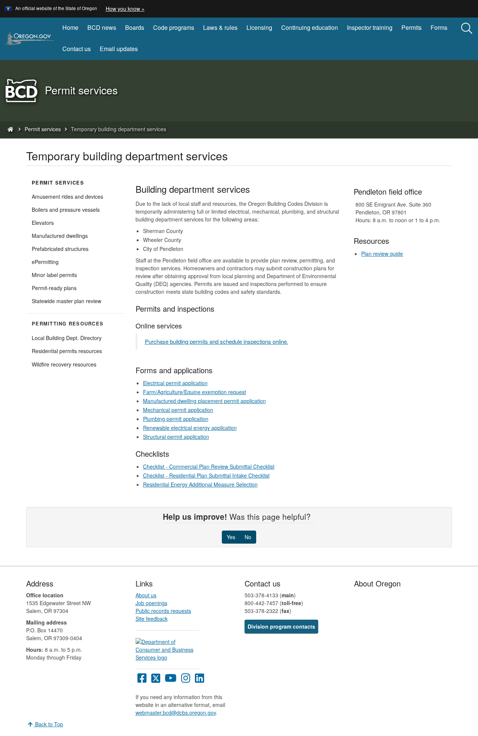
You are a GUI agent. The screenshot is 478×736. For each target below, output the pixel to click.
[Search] (467, 29)
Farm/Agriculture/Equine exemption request (194, 392)
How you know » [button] (125, 8)
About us (146, 595)
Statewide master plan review (66, 301)
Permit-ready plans (54, 288)
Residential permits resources (67, 351)
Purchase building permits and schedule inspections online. (216, 341)
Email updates (119, 48)
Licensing (259, 27)
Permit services (43, 129)
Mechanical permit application (178, 409)
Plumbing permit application (175, 418)
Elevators (43, 222)
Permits (411, 27)
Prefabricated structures (60, 248)
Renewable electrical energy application (190, 427)
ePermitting (45, 261)
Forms (439, 27)
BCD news (101, 27)
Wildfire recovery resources (64, 364)
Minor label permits (54, 275)
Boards (134, 27)
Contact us (76, 48)
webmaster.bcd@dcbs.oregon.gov (176, 712)
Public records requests (163, 610)
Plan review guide (382, 253)
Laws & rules (220, 27)
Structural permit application (176, 436)
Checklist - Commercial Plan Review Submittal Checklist (208, 466)
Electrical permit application (175, 383)
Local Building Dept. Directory (67, 338)
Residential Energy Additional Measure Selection (200, 484)
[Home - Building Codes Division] (10, 129)
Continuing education (309, 27)
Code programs (173, 27)
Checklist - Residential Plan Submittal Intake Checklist (206, 475)
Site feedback (152, 618)
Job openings (151, 603)
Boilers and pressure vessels (66, 209)
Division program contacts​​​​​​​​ (281, 626)
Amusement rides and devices (67, 196)
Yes (231, 537)
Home (70, 27)
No (248, 537)
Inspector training (369, 27)
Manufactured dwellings (60, 235)
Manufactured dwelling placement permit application (204, 401)
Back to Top (48, 724)
